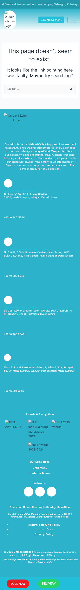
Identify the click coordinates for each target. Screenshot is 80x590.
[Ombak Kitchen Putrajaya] (8, 300)
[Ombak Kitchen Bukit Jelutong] (8, 241)
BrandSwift (63, 555)
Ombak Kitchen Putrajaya (21, 307)
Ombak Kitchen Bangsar (20, 190)
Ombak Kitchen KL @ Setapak (24, 364)
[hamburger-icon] (71, 20)
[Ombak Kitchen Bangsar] (8, 183)
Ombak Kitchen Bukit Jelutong (25, 249)
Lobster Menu (40, 473)
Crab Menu (40, 467)
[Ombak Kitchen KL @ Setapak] (7, 357)
